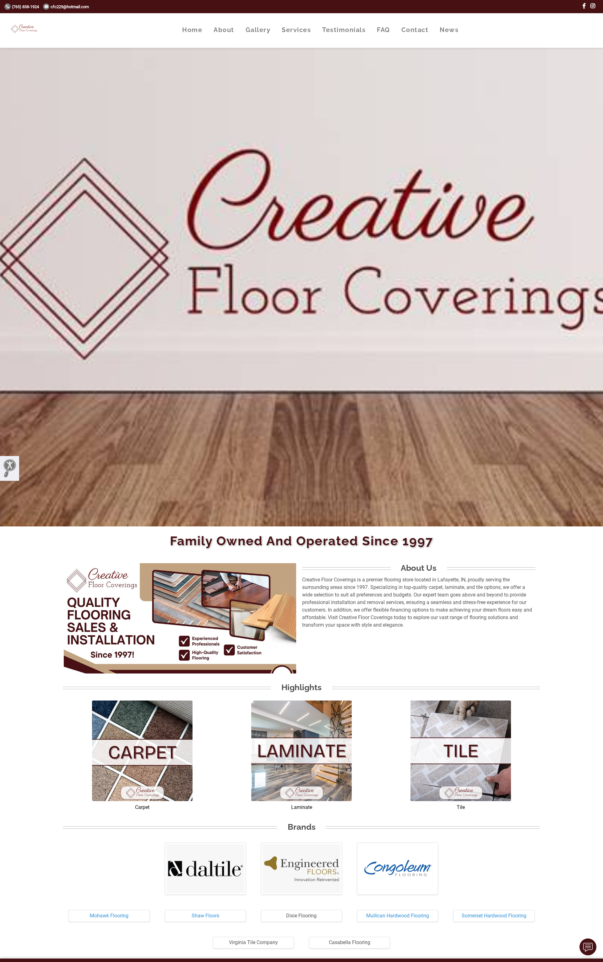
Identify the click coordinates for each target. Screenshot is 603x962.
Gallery (258, 30)
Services (296, 30)
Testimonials (344, 30)
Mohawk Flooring (109, 916)
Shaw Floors (205, 916)
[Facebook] (584, 6)
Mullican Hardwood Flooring (397, 916)
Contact (415, 30)
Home (192, 30)
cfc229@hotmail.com (70, 6)
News (449, 30)
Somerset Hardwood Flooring (494, 916)
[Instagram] (592, 6)
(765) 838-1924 (25, 6)
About (224, 30)
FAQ (383, 30)
